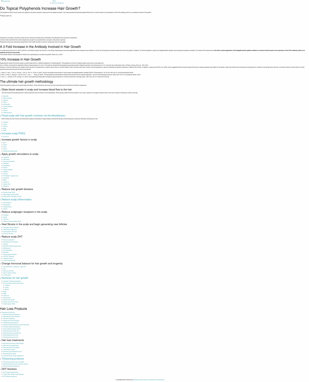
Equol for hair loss (8, 271)
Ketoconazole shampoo (10, 254)
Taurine (5, 110)
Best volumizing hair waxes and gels (13, 362)
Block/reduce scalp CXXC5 (11, 194)
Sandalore (6, 157)
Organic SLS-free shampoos (11, 320)
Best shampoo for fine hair (10, 337)
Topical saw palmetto (9, 260)
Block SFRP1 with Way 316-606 (12, 196)
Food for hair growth (9, 300)
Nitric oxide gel (7, 98)
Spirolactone (6, 248)
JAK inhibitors (7, 203)
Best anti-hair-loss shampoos (11, 314)
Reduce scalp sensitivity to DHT (12, 221)
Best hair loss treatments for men (12, 351)
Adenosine (6, 159)
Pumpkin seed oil (8, 258)
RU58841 (6, 215)
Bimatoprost (6, 165)
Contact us (145, 380)
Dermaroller (6, 104)
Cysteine (5, 122)
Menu (54, 1)
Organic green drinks (9, 304)
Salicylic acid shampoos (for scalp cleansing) (16, 325)
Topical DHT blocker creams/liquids (13, 374)
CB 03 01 (6, 219)
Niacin (5, 102)
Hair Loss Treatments (58, 3)
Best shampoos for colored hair (12, 333)
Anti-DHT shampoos (9, 318)
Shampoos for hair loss (8, 312)
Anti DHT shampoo (8, 256)
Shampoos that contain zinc (11, 331)
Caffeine (5, 172)
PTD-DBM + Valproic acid (10, 176)
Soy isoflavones (7, 250)
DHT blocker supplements (10, 372)
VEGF (5, 145)
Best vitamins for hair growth (11, 347)
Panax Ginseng (7, 106)
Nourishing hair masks (9, 354)
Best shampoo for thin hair (10, 335)
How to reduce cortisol (9, 273)
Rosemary (6, 178)
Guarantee (152, 380)
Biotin (5, 128)
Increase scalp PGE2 (13, 133)
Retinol (5, 108)
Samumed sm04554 (9, 161)
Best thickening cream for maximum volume (15, 364)
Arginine (5, 100)
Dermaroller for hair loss (10, 231)
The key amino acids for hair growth (13, 283)
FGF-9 (5, 149)
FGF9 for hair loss (8, 233)
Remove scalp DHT (8, 240)
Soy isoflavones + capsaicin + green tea (14, 267)
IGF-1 (4, 143)
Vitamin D (6, 182)
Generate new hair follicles (10, 227)
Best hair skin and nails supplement (13, 356)
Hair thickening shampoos (10, 323)
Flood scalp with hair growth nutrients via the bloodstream (33, 115)
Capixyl (5, 244)
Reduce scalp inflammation (17, 199)
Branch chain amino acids (10, 302)
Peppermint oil (7, 207)
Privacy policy (160, 380)
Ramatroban (6, 205)
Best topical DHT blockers (10, 242)
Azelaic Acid (6, 184)
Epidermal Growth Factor (10, 151)
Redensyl (6, 163)
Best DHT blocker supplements (12, 246)
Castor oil (6, 136)
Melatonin (6, 186)
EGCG (5, 217)
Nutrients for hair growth (15, 277)
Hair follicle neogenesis (10, 229)
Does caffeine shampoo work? (12, 329)
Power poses (7, 275)
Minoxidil (5, 96)
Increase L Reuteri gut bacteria (12, 281)
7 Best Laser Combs (9, 349)
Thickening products (13, 358)
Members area (137, 380)
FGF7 (5, 147)
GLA (4, 269)
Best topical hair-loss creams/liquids (13, 343)
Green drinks (7, 298)
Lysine (5, 124)
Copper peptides (8, 169)
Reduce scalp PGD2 (9, 192)
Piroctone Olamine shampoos (11, 327)
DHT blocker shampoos (10, 376)
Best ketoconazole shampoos (11, 316)
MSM (4, 130)
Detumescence (7, 112)
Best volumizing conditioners (11, 366)
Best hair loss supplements (11, 345)
